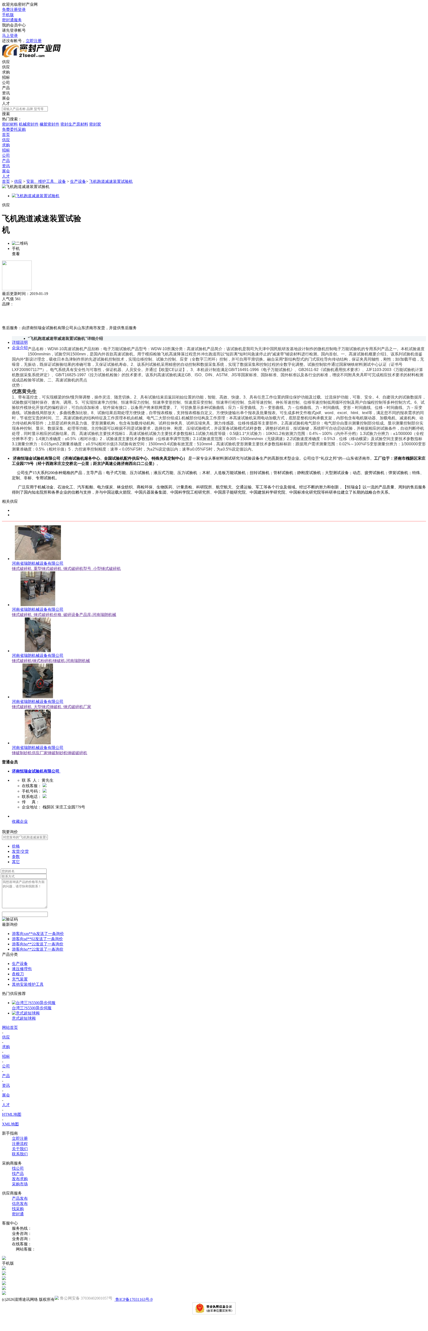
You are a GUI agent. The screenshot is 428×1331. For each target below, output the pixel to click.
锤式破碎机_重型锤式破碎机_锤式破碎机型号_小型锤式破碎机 (66, 568)
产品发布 (20, 1198)
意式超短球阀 (24, 1018)
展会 (6, 98)
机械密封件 (29, 124)
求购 (6, 72)
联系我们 (20, 1154)
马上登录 (10, 35)
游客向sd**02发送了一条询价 (37, 939)
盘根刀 (18, 974)
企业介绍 (20, 348)
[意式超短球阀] (26, 1013)
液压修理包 (22, 969)
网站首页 (10, 1027)
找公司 (18, 1168)
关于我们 (20, 1149)
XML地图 (10, 1124)
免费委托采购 (14, 129)
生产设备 (78, 181)
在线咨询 (10, 322)
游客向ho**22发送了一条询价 (37, 944)
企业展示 (20, 816)
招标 (6, 77)
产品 (6, 88)
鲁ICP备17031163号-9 (133, 1299)
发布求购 (20, 1179)
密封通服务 (12, 20)
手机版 (8, 15)
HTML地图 (11, 1114)
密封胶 (95, 124)
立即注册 (34, 41)
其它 (16, 862)
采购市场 (20, 1184)
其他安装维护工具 (28, 984)
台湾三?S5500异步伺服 (32, 1008)
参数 (16, 856)
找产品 (18, 1173)
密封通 (18, 1214)
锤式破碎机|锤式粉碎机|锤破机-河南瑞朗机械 (51, 661)
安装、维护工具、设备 (46, 181)
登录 (22, 9)
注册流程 (20, 1144)
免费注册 (10, 9)
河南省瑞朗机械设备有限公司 (37, 563)
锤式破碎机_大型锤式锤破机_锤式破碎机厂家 (51, 707)
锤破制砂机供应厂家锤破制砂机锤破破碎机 (49, 753)
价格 (16, 846)
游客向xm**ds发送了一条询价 (38, 934)
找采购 (18, 1209)
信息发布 (20, 1203)
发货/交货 (20, 851)
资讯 (6, 93)
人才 (6, 103)
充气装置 (20, 979)
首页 (6, 181)
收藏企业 (20, 821)
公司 (6, 82)
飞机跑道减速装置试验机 (111, 181)
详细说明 (20, 342)
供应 (6, 67)
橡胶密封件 (49, 124)
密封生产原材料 (74, 124)
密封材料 (10, 124)
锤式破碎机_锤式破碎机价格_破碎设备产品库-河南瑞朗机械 (64, 614)
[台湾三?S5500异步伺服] (33, 1003)
